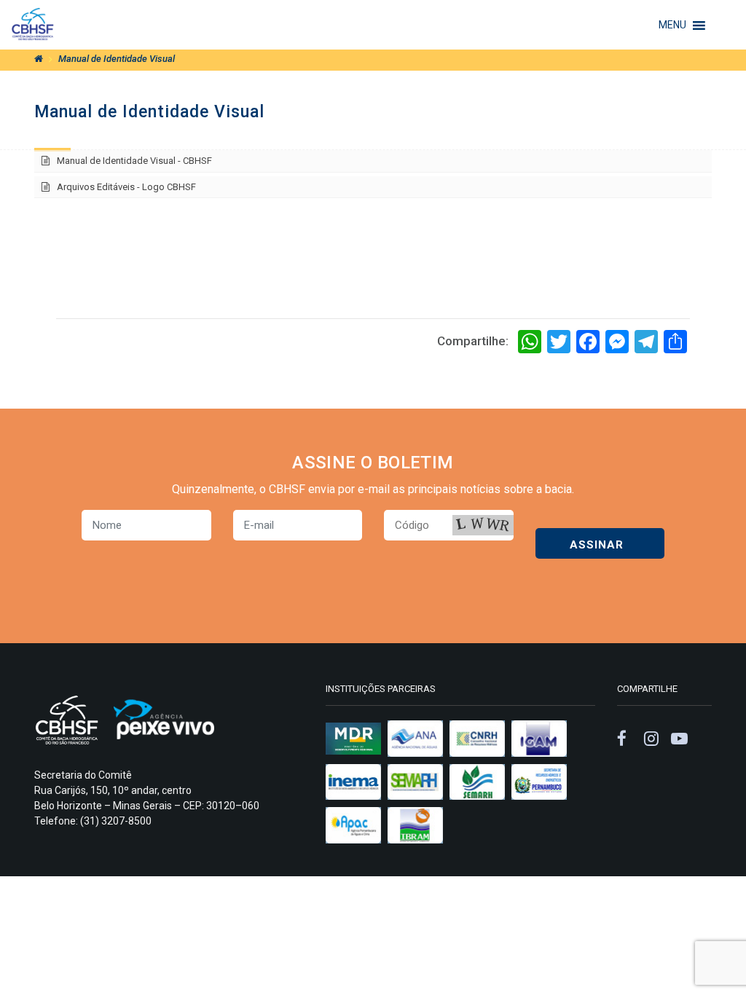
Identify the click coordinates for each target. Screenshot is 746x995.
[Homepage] (38, 58)
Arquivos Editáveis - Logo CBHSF (126, 186)
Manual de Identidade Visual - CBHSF (134, 160)
